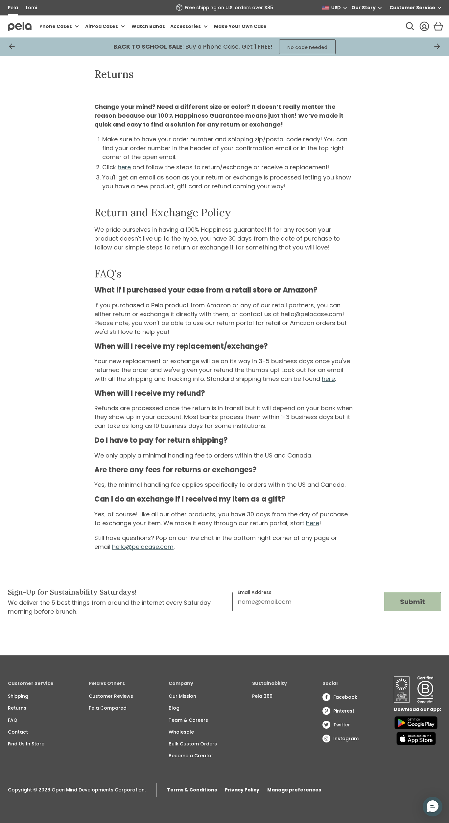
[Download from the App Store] (416, 738)
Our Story (363, 7)
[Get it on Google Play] (416, 722)
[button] (432, 806)
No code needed (307, 47)
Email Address (255, 592)
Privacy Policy (242, 790)
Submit (412, 601)
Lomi (31, 7)
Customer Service (412, 7)
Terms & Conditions (192, 790)
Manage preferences (294, 790)
